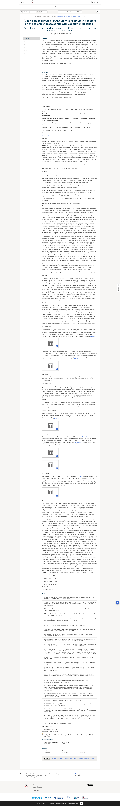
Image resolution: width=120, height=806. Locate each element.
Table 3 (57, 418)
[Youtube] (38, 790)
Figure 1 (84, 436)
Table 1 (94, 336)
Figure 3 (80, 476)
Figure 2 (78, 442)
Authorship (50, 34)
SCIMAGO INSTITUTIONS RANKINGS (64, 34)
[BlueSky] (33, 790)
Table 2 (76, 359)
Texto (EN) (69, 11)
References (27, 47)
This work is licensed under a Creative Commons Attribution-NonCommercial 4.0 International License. (73, 758)
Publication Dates (28, 50)
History (26, 53)
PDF (78, 11)
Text (25, 44)
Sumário (26, 11)
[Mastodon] (34, 790)
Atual (38, 11)
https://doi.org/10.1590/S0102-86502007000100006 (68, 16)
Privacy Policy (75, 803)
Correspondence (46, 135)
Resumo (61, 11)
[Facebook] (37, 790)
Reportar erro (118, 287)
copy (83, 16)
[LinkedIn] (35, 790)
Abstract (26, 38)
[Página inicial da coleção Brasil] (26, 787)
